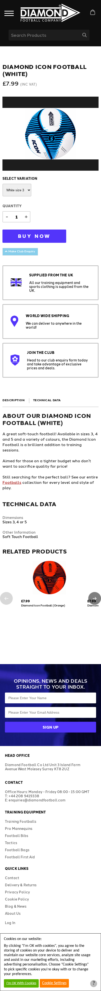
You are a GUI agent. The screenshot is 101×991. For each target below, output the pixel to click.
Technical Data (47, 400)
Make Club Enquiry (21, 251)
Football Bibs (16, 836)
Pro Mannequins (18, 828)
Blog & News (16, 906)
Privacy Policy (17, 892)
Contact (12, 878)
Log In (10, 923)
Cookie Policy (17, 899)
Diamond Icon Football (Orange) (43, 605)
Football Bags (17, 850)
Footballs (11, 482)
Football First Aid (20, 857)
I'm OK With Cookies (21, 983)
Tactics (11, 843)
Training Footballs (21, 821)
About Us (13, 913)
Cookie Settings (54, 983)
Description (13, 400)
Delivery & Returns (21, 885)
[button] (6, 598)
